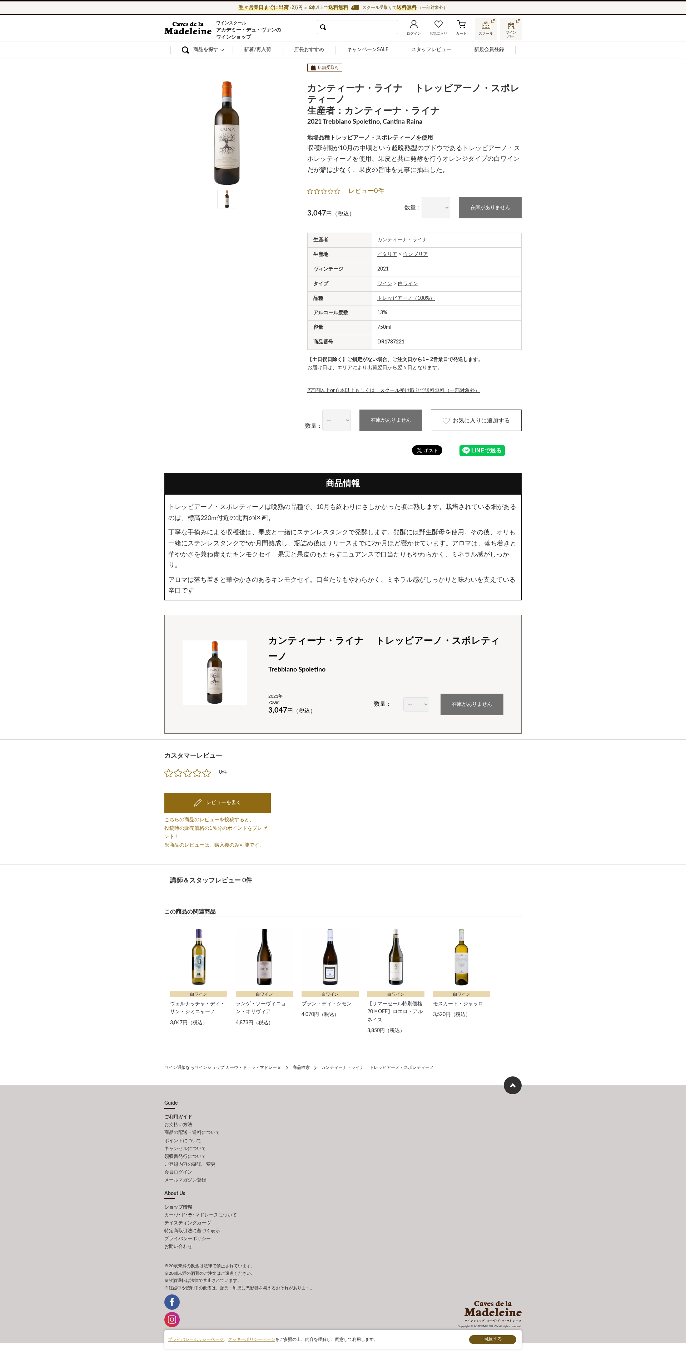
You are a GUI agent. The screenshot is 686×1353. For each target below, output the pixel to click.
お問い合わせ (178, 1246)
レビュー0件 (366, 191)
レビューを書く (223, 802)
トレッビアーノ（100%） (406, 298)
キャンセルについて (185, 1148)
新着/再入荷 (257, 49)
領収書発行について (185, 1156)
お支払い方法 (178, 1124)
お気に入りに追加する (481, 420)
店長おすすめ (309, 49)
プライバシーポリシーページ (196, 1339)
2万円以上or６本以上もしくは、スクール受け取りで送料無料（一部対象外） (393, 390)
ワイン (384, 283)
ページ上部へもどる (513, 1085)
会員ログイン (178, 1172)
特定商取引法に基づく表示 (192, 1231)
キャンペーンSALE (367, 49)
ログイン (414, 33)
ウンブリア (415, 254)
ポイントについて (183, 1141)
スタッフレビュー (431, 49)
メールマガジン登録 (185, 1180)
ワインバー (511, 33)
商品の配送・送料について (192, 1132)
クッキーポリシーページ (251, 1339)
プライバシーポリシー (187, 1238)
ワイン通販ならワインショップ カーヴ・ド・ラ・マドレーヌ (188, 29)
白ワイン (408, 283)
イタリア (387, 254)
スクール (486, 33)
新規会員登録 (489, 49)
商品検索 (301, 1067)
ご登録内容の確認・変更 (189, 1164)
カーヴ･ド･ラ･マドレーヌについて (200, 1215)
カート (461, 33)
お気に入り (438, 33)
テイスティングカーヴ (187, 1223)
